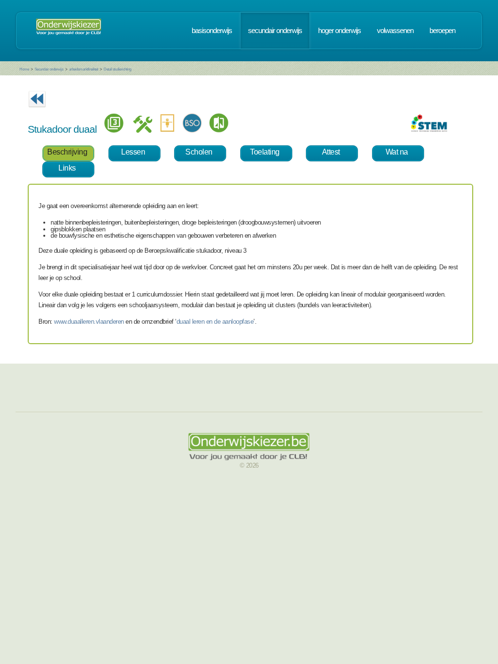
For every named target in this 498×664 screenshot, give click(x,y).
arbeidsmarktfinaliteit (83, 69)
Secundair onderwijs (49, 69)
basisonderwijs (212, 31)
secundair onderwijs (275, 31)
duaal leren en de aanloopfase (215, 321)
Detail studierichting (117, 69)
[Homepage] (69, 30)
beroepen (442, 31)
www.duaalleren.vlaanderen (89, 321)
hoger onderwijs (339, 31)
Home (24, 69)
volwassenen (395, 31)
